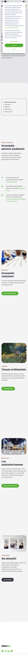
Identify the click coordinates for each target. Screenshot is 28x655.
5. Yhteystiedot (8, 112)
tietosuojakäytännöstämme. (11, 27)
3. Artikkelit (6, 107)
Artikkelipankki (8, 389)
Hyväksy (14, 45)
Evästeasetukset (14, 41)
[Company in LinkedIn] (8, 651)
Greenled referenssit (10, 486)
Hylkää (14, 49)
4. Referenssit (7, 109)
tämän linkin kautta (11, 182)
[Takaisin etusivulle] (11, 646)
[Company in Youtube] (12, 651)
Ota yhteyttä (7, 580)
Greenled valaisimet (10, 293)
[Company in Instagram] (5, 651)
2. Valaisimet (7, 104)
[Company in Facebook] (2, 651)
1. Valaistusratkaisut (9, 102)
